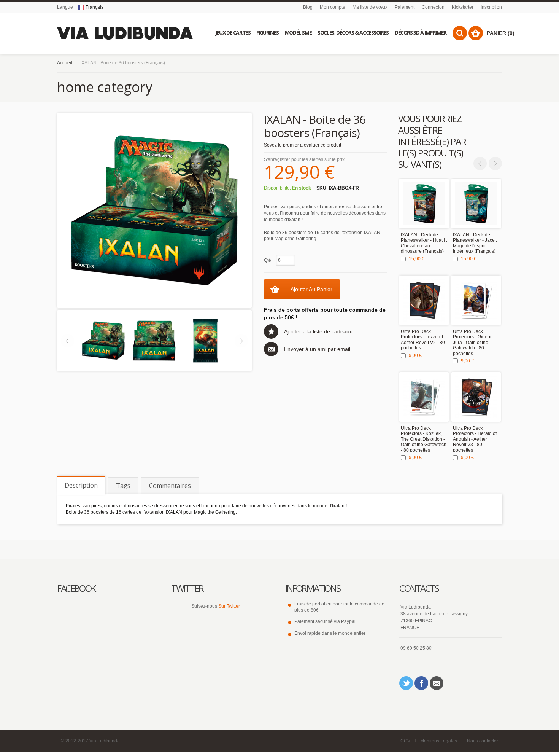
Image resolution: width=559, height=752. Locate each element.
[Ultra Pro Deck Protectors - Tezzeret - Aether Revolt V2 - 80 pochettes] (424, 300)
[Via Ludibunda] (125, 33)
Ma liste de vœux (370, 7)
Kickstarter (462, 7)
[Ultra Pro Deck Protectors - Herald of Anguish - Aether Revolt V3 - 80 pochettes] (476, 397)
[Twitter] (406, 683)
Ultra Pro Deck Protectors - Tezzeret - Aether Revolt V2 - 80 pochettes (423, 340)
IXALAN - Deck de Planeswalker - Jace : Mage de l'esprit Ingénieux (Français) (475, 243)
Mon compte (332, 7)
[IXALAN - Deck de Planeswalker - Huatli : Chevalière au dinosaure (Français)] (424, 203)
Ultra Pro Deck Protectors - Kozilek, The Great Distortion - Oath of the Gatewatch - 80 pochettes (423, 439)
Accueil (64, 62)
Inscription (491, 7)
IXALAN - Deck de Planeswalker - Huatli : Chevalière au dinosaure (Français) (424, 243)
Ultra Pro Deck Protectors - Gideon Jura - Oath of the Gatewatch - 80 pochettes (473, 342)
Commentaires (170, 485)
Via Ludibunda (104, 741)
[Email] (436, 683)
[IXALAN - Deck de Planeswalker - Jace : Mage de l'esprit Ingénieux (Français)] (476, 203)
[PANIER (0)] (475, 33)
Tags (123, 485)
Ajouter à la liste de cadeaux (318, 331)
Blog (308, 7)
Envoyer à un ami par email (317, 349)
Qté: (268, 260)
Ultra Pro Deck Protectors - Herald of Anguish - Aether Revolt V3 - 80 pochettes (475, 439)
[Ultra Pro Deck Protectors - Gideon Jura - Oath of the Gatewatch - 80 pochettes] (476, 300)
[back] (154, 340)
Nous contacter (482, 741)
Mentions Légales (438, 741)
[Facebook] (421, 683)
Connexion (433, 7)
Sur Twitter (229, 606)
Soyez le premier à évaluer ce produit (302, 145)
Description (81, 485)
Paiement (404, 7)
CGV (405, 741)
